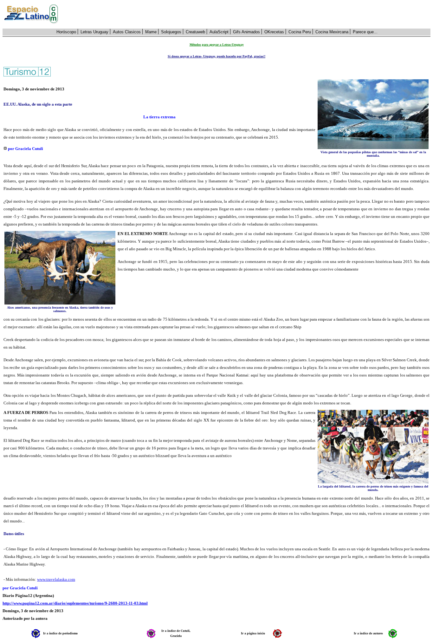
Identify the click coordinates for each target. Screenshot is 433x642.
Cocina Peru (299, 31)
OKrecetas (274, 31)
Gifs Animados (246, 31)
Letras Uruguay (94, 31)
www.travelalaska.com (56, 579)
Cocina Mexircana (331, 31)
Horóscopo (66, 31)
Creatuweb (195, 31)
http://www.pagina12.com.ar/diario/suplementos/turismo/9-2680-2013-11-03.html (75, 603)
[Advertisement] (248, 14)
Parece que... (365, 31)
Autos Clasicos (127, 31)
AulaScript (219, 31)
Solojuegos (171, 31)
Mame (151, 31)
